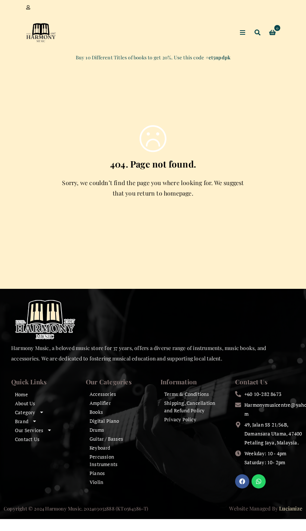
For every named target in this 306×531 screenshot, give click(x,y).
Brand (21, 421)
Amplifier (100, 403)
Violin (96, 482)
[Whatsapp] (259, 481)
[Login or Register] (28, 7)
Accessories (103, 394)
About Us (25, 403)
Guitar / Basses (106, 438)
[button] (286, 515)
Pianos (97, 473)
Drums (97, 430)
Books (96, 412)
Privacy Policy (180, 419)
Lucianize (290, 508)
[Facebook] (242, 481)
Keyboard (100, 447)
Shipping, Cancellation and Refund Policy (189, 407)
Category (25, 412)
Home (21, 394)
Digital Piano (104, 421)
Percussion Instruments (104, 460)
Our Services (29, 430)
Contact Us (27, 439)
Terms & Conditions (186, 394)
